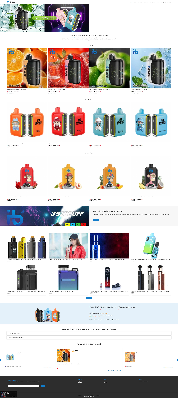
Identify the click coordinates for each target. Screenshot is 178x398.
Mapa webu (105, 382)
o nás (135, 2)
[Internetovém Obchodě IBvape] (11, 2)
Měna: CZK (168, 2)
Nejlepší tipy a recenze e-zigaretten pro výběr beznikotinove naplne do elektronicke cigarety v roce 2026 (150, 259)
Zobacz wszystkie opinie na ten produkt (114, 370)
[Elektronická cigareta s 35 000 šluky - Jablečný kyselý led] (109, 68)
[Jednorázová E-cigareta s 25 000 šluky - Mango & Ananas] (27, 122)
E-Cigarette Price (91, 396)
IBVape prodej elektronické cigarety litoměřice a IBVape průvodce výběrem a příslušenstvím (24, 259)
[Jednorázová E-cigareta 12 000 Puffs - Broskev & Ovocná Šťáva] (68, 176)
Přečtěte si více (89, 298)
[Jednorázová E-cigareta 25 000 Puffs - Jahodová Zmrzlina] (151, 122)
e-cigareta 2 (146, 2)
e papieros (87, 396)
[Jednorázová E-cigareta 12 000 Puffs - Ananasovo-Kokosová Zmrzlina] (151, 176)
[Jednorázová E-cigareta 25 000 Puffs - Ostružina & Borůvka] (109, 122)
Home (131, 2)
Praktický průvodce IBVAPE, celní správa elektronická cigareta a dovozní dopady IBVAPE (65, 259)
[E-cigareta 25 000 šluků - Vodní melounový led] (68, 122)
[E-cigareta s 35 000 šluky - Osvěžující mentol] (151, 68)
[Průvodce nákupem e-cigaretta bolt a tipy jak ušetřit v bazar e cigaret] (68, 277)
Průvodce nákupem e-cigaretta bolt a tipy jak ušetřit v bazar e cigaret (61, 291)
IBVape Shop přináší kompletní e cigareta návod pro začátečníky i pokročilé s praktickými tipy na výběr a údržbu (150, 292)
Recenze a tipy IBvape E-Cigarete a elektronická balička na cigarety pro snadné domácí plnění (107, 259)
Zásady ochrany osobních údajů (143, 381)
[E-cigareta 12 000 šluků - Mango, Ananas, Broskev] (109, 176)
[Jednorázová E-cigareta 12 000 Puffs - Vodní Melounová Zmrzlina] (27, 176)
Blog (158, 2)
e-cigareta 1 (152, 2)
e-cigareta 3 (140, 2)
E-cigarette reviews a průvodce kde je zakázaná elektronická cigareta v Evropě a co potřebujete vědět (26, 291)
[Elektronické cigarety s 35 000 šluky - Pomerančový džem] (27, 68)
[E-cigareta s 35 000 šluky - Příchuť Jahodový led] (68, 68)
